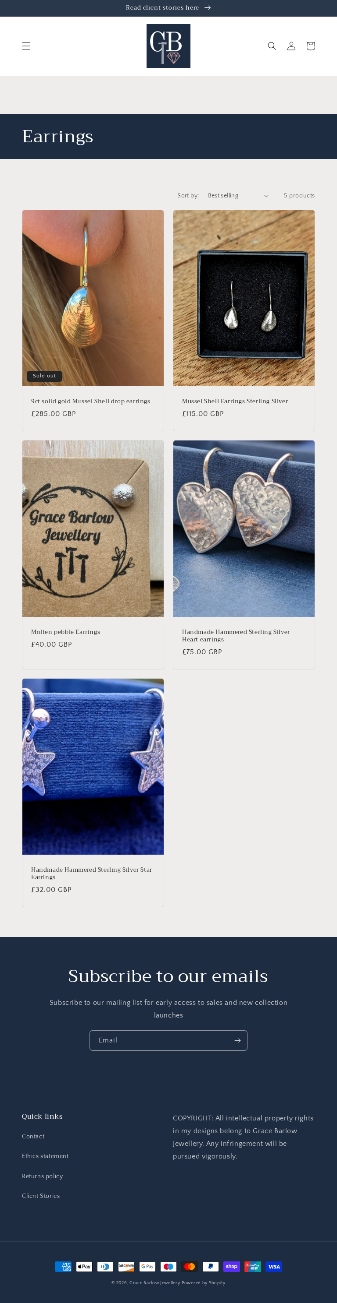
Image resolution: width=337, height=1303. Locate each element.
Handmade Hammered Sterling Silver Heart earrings (236, 636)
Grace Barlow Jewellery (154, 1283)
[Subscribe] (237, 1040)
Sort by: (188, 195)
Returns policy (42, 1176)
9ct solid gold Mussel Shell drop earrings (91, 401)
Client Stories (41, 1196)
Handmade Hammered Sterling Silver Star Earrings (91, 873)
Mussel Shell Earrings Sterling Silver (235, 401)
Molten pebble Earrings (65, 632)
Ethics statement (45, 1156)
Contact (33, 1136)
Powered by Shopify (204, 1283)
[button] (26, 46)
